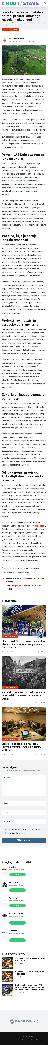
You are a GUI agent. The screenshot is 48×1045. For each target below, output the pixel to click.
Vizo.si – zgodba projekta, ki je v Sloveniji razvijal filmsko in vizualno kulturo (22, 746)
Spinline (12, 867)
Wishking (13, 898)
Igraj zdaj (17, 875)
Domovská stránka (8, 23)
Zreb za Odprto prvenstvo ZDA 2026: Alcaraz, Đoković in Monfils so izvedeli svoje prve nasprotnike (30, 987)
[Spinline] (5, 871)
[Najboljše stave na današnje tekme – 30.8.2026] (7, 968)
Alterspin (13, 931)
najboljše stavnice (21, 586)
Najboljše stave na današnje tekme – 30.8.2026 (30, 959)
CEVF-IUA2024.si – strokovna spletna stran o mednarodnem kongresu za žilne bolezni (23, 644)
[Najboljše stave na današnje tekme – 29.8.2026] (7, 982)
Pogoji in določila (27, 1040)
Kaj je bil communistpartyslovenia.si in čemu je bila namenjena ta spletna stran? (24, 695)
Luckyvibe (13, 882)
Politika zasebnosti (13, 1040)
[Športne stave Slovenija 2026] (24, 3)
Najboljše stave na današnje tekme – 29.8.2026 (30, 973)
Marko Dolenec (18, 39)
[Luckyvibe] (5, 887)
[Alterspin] (5, 935)
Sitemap (38, 1040)
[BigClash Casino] (5, 918)
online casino (40, 526)
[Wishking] (5, 902)
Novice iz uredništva (10, 29)
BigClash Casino (16, 913)
